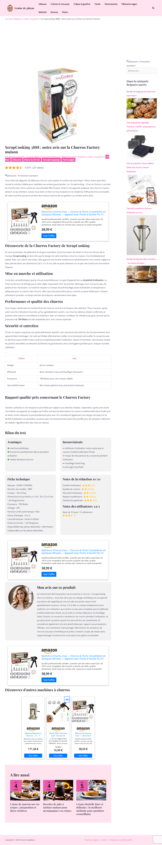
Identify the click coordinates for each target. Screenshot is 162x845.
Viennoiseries (111, 4)
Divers (65, 12)
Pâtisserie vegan (129, 4)
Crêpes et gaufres (82, 4)
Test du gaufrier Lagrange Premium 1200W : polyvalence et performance (141, 126)
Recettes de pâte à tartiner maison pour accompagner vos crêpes (57, 807)
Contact (104, 840)
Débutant (17, 159)
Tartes (97, 4)
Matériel (42, 12)
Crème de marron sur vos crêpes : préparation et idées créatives (24, 807)
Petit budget (68, 159)
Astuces (54, 12)
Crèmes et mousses (60, 4)
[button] (153, 8)
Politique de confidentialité (120, 840)
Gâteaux (43, 4)
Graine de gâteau (24, 8)
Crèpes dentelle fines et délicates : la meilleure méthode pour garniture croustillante (90, 809)
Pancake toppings (51, 159)
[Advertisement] (81, 40)
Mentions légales (92, 840)
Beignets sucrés (69, 156)
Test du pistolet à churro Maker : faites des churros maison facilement (141, 167)
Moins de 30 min (32, 159)
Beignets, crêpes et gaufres (91, 156)
